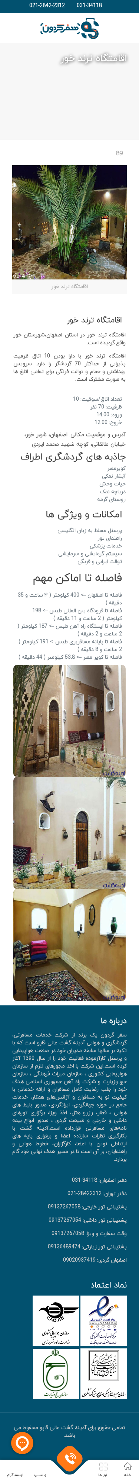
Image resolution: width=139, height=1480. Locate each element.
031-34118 (89, 5)
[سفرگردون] (69, 28)
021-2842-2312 (47, 5)
